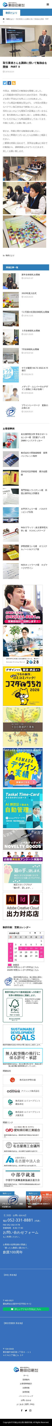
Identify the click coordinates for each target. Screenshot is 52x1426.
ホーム (26, 1375)
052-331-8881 (20, 1220)
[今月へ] (36, 933)
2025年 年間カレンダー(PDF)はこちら (23, 967)
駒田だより (11, 12)
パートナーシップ (26, 1396)
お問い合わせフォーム (21, 1232)
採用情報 (26, 1392)
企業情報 (26, 1388)
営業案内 (26, 1379)
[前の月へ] (31, 933)
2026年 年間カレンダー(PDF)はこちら (23, 970)
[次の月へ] (41, 933)
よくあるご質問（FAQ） (25, 1404)
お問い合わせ (26, 1400)
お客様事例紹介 (26, 1383)
